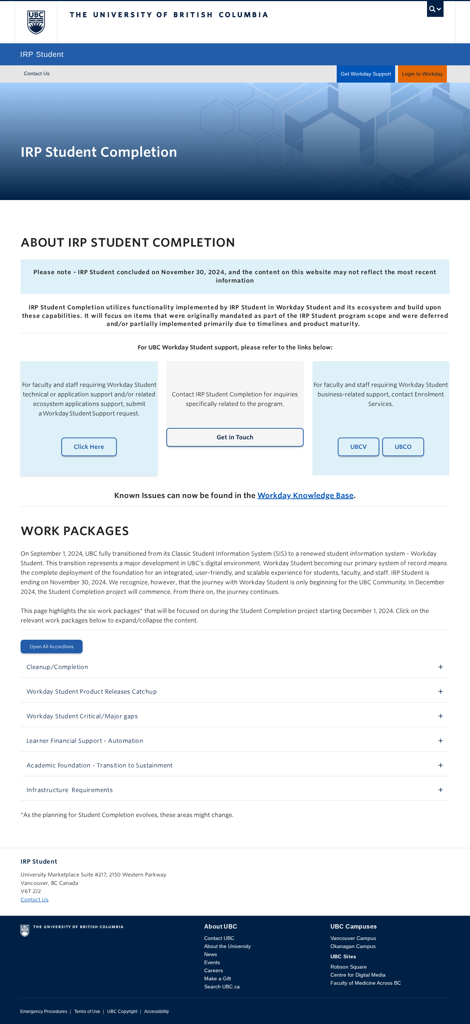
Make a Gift (217, 978)
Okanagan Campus (353, 946)
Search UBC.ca (222, 986)
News (210, 954)
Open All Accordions (51, 646)
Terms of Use (87, 1011)
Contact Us (37, 73)
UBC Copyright (122, 1011)
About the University (227, 946)
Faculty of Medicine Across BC (365, 983)
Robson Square (348, 967)
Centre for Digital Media (358, 975)
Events (212, 962)
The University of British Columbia (36, 22)
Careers (213, 970)
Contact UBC (219, 938)
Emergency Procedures (43, 1011)
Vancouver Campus (353, 938)
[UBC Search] (435, 11)
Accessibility (156, 1011)
